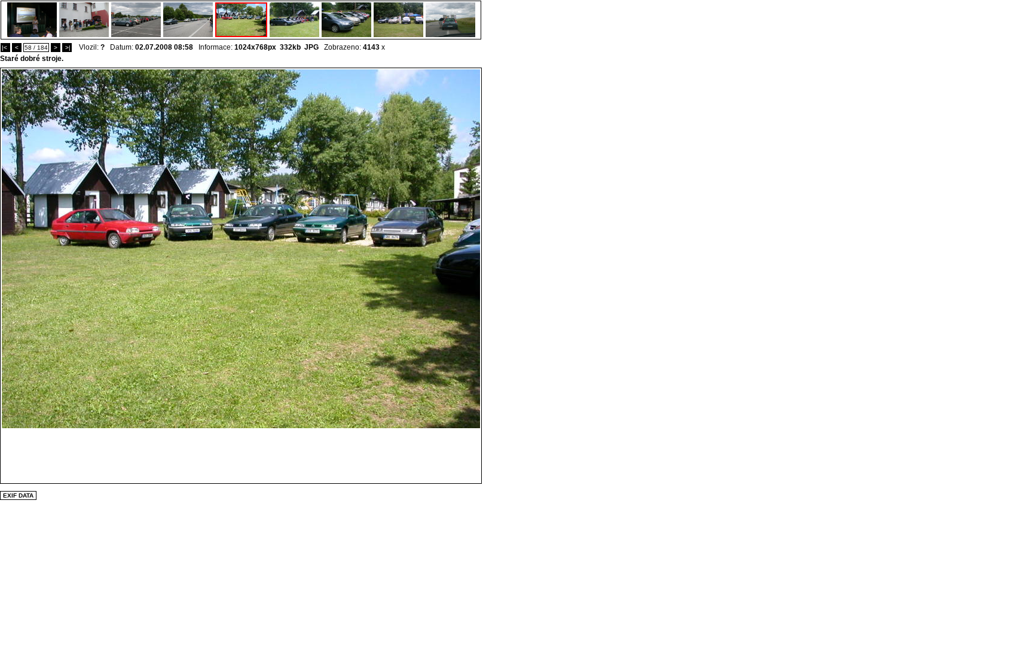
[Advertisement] (241, 455)
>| (67, 47)
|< (5, 47)
